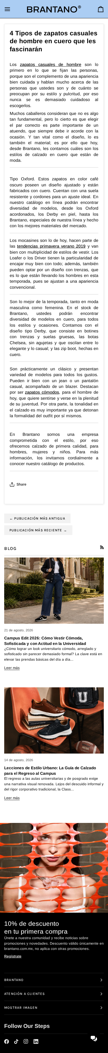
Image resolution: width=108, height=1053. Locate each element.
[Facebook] (6, 1041)
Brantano (14, 980)
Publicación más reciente (38, 530)
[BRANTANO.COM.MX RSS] (102, 547)
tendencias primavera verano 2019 (51, 246)
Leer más (12, 668)
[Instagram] (26, 1041)
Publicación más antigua (37, 518)
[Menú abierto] (12, 9)
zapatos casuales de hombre (50, 64)
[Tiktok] (16, 1041)
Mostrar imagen (21, 1008)
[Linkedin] (36, 1041)
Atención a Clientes (24, 994)
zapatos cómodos (42, 392)
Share (21, 484)
